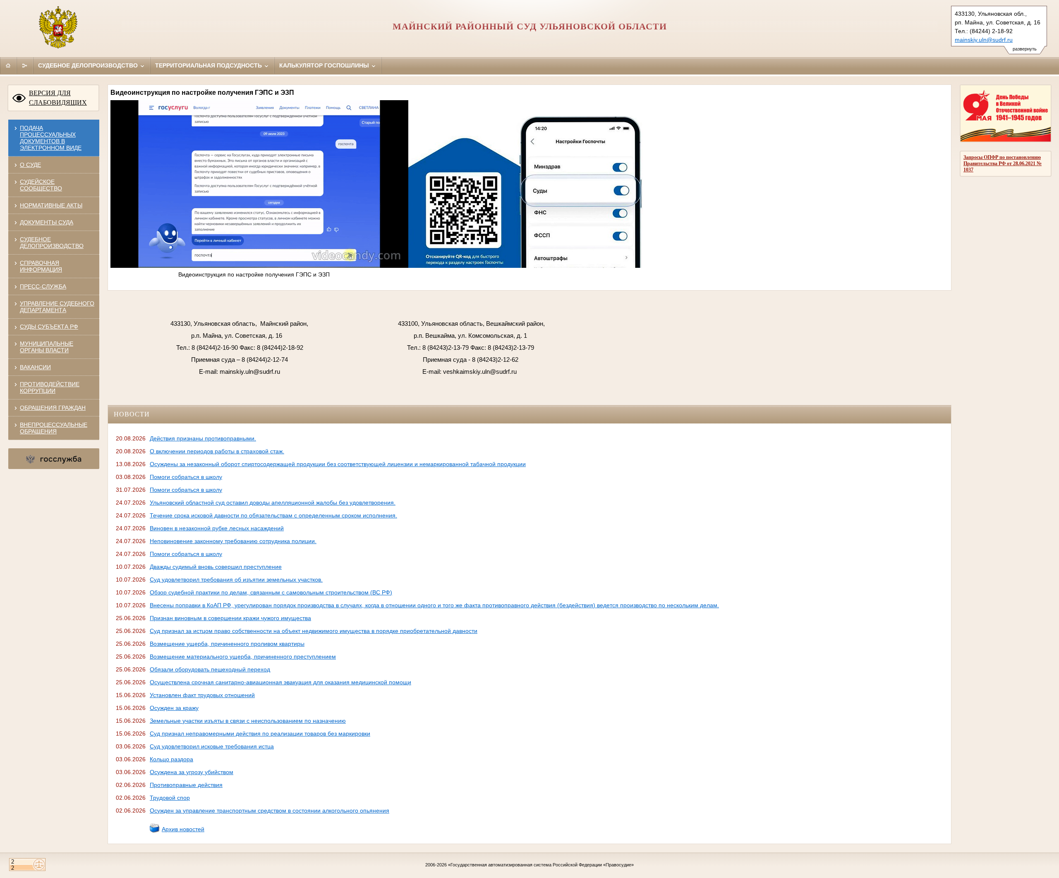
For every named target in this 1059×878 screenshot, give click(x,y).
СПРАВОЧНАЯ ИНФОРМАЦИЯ (41, 266)
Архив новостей (183, 829)
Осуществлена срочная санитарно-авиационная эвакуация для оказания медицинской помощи (280, 682)
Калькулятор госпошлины (325, 65)
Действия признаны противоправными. (203, 438)
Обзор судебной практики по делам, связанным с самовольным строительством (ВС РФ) (271, 592)
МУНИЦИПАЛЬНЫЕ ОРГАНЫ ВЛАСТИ (46, 347)
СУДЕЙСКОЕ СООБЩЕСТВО (41, 185)
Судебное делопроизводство (88, 65)
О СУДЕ (30, 164)
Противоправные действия (186, 785)
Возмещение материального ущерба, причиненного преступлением (243, 656)
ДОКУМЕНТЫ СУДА (46, 222)
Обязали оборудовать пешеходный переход (210, 669)
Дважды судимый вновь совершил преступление (216, 566)
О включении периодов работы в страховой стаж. (217, 451)
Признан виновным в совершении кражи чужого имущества (230, 618)
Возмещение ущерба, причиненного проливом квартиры (227, 643)
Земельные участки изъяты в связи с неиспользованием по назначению (248, 720)
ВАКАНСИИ (35, 367)
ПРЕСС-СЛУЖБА (43, 286)
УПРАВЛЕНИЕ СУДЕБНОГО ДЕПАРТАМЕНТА (57, 306)
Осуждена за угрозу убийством (191, 772)
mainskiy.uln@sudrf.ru (984, 39)
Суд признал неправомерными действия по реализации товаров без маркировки (260, 733)
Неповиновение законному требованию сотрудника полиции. (233, 541)
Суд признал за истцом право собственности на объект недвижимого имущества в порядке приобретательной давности (313, 631)
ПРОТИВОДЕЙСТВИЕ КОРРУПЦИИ (49, 387)
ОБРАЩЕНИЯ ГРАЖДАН (53, 407)
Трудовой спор (170, 797)
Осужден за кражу (174, 708)
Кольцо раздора (171, 759)
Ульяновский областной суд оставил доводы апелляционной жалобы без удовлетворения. (272, 502)
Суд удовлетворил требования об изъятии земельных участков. (236, 579)
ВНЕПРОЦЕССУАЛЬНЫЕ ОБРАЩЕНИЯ (53, 428)
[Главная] (8, 65)
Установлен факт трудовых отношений (202, 695)
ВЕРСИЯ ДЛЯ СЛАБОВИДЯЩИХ (58, 97)
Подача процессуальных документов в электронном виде (50, 138)
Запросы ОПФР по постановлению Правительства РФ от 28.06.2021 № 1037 (1002, 163)
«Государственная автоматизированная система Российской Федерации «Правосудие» (541, 864)
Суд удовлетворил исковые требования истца (212, 746)
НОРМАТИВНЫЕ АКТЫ (51, 205)
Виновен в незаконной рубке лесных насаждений (217, 528)
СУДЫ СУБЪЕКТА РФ (49, 326)
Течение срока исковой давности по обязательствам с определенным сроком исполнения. (273, 515)
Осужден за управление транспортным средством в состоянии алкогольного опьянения (269, 810)
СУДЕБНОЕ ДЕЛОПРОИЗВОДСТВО (52, 242)
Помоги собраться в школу (186, 477)
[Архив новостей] (155, 831)
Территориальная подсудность (209, 65)
